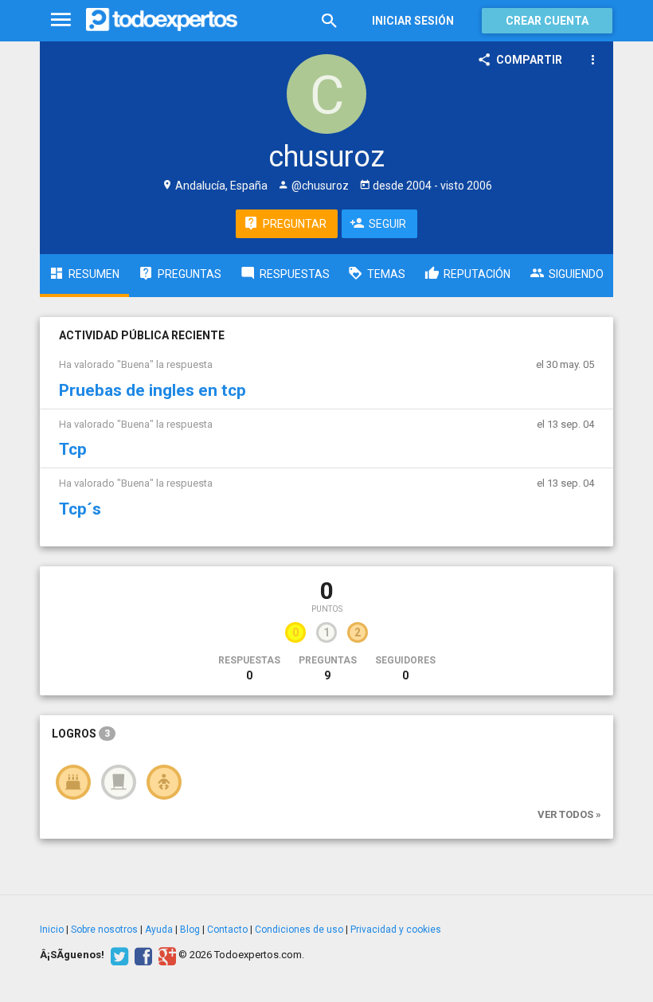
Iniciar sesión (413, 20)
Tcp (73, 449)
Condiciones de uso (299, 929)
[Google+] (165, 955)
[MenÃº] (61, 20)
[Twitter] (117, 955)
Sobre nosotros (104, 929)
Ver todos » (569, 814)
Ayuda (159, 929)
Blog (190, 929)
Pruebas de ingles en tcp (152, 390)
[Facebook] (141, 955)
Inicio (52, 929)
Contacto (227, 929)
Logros (81, 733)
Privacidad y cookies (395, 929)
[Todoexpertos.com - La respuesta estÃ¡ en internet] (161, 20)
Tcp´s (80, 509)
